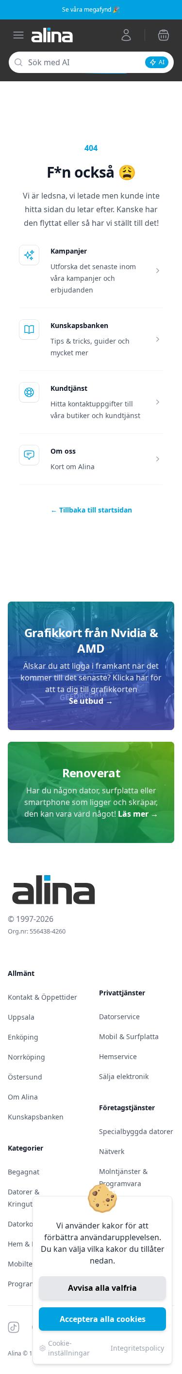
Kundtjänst (68, 388)
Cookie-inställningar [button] (69, 1347)
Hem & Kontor (30, 1243)
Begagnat (23, 1171)
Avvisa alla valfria (102, 1287)
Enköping (23, 1037)
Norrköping (26, 1057)
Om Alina (23, 1096)
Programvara (29, 1283)
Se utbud (91, 701)
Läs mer (138, 813)
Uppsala (21, 1017)
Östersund (25, 1076)
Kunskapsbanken (79, 325)
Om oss (63, 451)
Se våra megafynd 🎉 (91, 9)
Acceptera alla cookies (103, 1319)
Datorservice (119, 1016)
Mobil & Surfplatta (129, 1036)
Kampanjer (68, 251)
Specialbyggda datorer (136, 1131)
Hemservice (118, 1056)
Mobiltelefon (28, 1263)
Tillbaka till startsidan (91, 509)
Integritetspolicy (137, 1348)
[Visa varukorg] (163, 35)
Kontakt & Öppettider (42, 997)
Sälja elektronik (124, 1076)
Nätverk (111, 1151)
